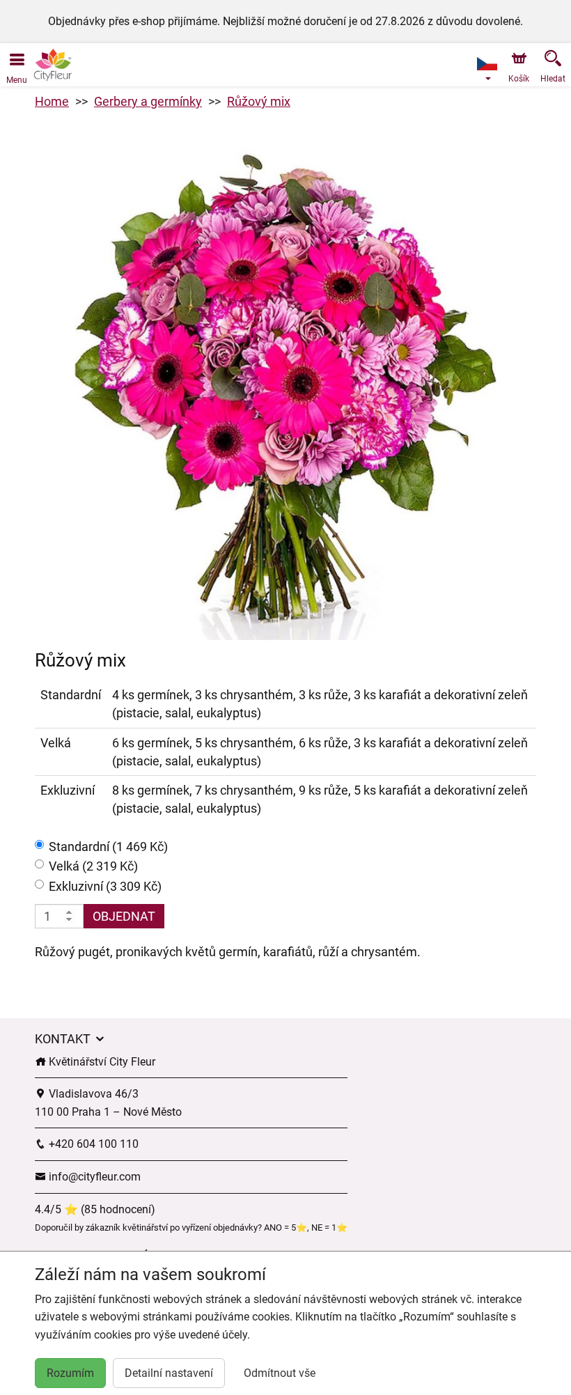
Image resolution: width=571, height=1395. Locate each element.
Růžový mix (258, 101)
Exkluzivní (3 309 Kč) (105, 886)
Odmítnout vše (279, 1373)
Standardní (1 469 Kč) (108, 846)
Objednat (124, 916)
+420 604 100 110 (92, 1144)
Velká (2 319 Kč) (93, 866)
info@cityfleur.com (93, 1176)
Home (52, 101)
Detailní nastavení (169, 1373)
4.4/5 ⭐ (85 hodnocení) (95, 1209)
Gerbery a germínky (148, 101)
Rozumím (70, 1373)
